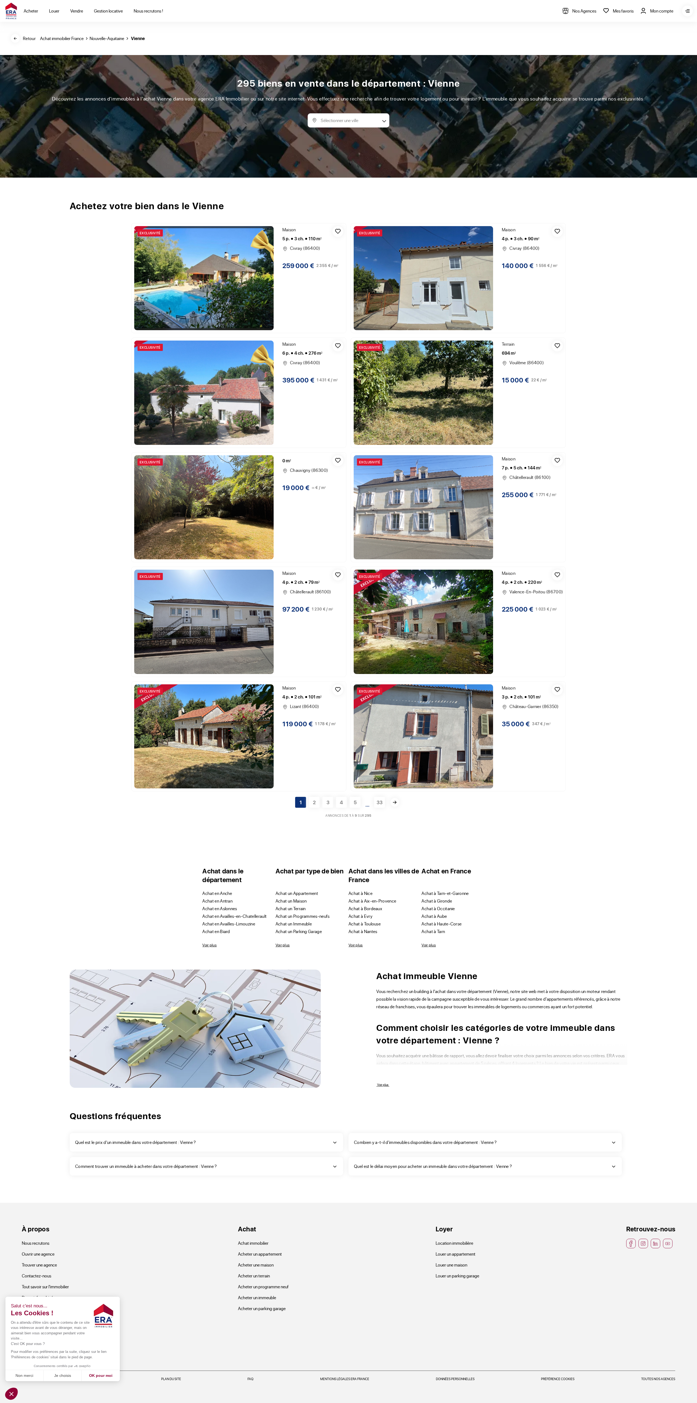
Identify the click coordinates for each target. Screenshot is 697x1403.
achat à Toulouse (364, 924)
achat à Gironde (436, 901)
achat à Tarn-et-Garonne (445, 893)
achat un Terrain (291, 908)
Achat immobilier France (62, 38)
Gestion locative (108, 11)
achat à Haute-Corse (441, 924)
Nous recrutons (35, 1243)
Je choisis (62, 1375)
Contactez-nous (36, 1276)
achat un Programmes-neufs (303, 916)
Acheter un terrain (254, 1276)
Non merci (24, 1375)
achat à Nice (360, 893)
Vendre (76, 11)
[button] (11, 1393)
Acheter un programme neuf (263, 1286)
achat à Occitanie (438, 908)
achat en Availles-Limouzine (228, 924)
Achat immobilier (253, 1243)
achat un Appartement (297, 893)
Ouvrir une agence (38, 1254)
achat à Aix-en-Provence (372, 901)
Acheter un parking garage (262, 1308)
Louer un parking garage (457, 1276)
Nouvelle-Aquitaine (107, 38)
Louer (54, 11)
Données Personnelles (455, 1379)
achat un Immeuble (294, 924)
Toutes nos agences (658, 1379)
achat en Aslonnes (219, 908)
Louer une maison (451, 1265)
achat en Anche (217, 893)
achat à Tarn (433, 931)
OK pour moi (100, 1375)
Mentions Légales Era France (344, 1379)
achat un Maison (291, 901)
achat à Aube (434, 916)
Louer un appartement (455, 1254)
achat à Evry (360, 916)
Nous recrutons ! (148, 11)
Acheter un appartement (260, 1254)
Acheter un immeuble (257, 1297)
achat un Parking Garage (299, 931)
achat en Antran (217, 901)
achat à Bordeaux (365, 908)
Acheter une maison (256, 1265)
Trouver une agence (39, 1265)
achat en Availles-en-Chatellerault (234, 916)
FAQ (250, 1379)
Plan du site (171, 1379)
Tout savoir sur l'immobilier (45, 1286)
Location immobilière (454, 1243)
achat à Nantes (362, 931)
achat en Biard (216, 931)
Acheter (31, 11)
